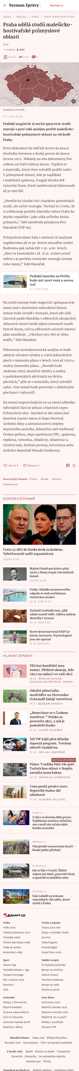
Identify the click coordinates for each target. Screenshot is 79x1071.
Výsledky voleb (11, 938)
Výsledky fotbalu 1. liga (16, 970)
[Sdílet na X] (74, 465)
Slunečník (16, 1057)
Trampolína (63, 1052)
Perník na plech (50, 990)
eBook (12, 56)
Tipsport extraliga (13, 975)
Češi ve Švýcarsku (13, 1017)
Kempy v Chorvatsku (15, 1002)
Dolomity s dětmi (13, 1027)
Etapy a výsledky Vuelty (55, 933)
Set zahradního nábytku (52, 1057)
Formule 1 (8, 985)
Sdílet (26, 56)
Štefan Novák (50, 678)
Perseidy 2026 (13, 1043)
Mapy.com (38, 1038)
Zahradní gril (33, 1062)
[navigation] (5, 5)
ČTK (6, 44)
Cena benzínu (30, 1043)
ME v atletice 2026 (13, 980)
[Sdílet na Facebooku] (68, 465)
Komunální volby (12, 952)
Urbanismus (10, 484)
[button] (39, 84)
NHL (5, 990)
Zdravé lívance (50, 975)
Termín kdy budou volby (16, 943)
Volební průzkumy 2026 (16, 933)
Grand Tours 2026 (51, 952)
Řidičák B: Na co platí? (54, 1017)
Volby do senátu (12, 948)
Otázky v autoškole (52, 1022)
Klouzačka (30, 1057)
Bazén (29, 1052)
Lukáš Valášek (51, 730)
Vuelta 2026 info (51, 928)
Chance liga (9, 965)
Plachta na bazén (44, 1052)
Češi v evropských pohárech (56, 1043)
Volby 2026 (9, 928)
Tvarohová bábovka (52, 980)
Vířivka (47, 1062)
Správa (56, 478)
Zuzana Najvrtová (45, 681)
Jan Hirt (46, 938)
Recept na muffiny (52, 970)
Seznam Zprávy (50, 703)
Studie (44, 478)
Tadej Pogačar (49, 943)
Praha (33, 478)
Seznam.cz (56, 5)
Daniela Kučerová (54, 777)
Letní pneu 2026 (51, 1002)
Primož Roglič (49, 948)
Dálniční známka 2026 (54, 1007)
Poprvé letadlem (12, 1007)
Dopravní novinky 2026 (55, 1012)
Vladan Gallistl (52, 799)
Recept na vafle (50, 985)
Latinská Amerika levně (16, 1022)
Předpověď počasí (57, 1038)
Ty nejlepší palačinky (54, 965)
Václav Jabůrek (52, 752)
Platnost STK (49, 1027)
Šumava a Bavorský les (16, 1012)
